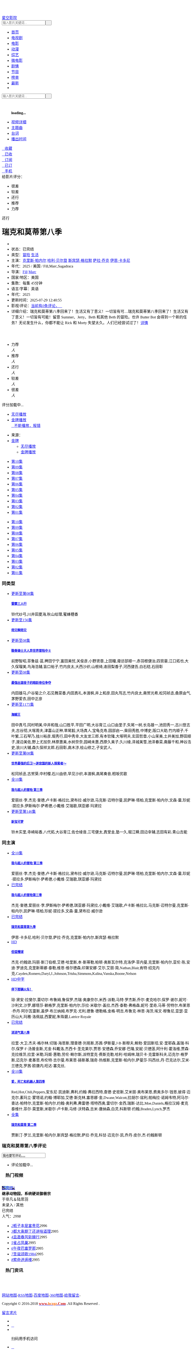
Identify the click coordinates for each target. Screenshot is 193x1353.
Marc (32, 272)
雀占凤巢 (19, 1243)
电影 (15, 44)
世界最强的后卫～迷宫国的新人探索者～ (38, 763)
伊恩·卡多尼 (120, 261)
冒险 (26, 255)
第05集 (17, 490)
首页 (15, 32)
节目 (15, 72)
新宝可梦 (17, 821)
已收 (7, 154)
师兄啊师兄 (19, 630)
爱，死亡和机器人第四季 (28, 1081)
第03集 (17, 501)
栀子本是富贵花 (25, 1226)
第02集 (17, 507)
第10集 (17, 461)
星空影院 (9, 18)
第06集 (17, 484)
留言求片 (9, 1313)
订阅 (7, 160)
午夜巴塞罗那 (23, 1248)
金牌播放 (18, 420)
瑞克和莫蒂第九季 (23, 927)
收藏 (7, 148)
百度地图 (41, 1295)
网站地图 (9, 1295)
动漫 (15, 49)
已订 (7, 165)
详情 (144, 323)
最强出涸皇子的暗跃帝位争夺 (31, 683)
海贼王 (15, 714)
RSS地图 (25, 1295)
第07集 (17, 478)
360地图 (56, 1295)
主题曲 (17, 128)
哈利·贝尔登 (57, 261)
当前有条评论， (46, 306)
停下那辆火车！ (22, 989)
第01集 (17, 512)
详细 (18, 122)
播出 (18, 139)
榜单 (15, 77)
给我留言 (71, 1295)
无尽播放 (18, 414)
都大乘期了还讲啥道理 (31, 1231)
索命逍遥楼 (21, 1260)
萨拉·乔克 (101, 261)
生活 (35, 255)
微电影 (17, 60)
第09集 (17, 467)
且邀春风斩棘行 (25, 1237)
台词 (15, 133)
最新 (15, 83)
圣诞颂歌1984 (23, 1254)
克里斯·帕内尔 (34, 261)
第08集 (17, 473)
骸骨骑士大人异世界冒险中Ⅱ (31, 650)
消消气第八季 (20, 1032)
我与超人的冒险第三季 (26, 895)
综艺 (15, 55)
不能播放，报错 (25, 426)
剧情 (15, 66)
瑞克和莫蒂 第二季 (23, 1125)
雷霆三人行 (19, 604)
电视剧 (17, 38)
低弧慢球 (17, 952)
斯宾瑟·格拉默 (80, 261)
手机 (7, 171)
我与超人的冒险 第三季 (27, 790)
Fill (25, 272)
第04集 (17, 495)
